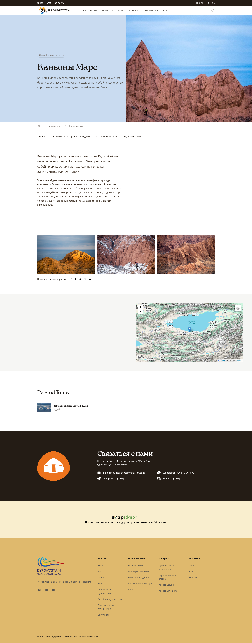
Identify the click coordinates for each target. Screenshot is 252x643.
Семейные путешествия (110, 599)
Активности (107, 10)
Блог (49, 2)
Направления (90, 10)
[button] (189, 330)
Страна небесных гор (107, 136)
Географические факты (140, 571)
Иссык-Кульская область (51, 55)
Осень (101, 577)
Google (239, 360)
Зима (100, 583)
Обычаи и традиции (138, 577)
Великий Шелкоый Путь (140, 583)
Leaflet (222, 360)
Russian (211, 2)
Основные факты (137, 565)
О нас (40, 2)
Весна (101, 565)
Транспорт (132, 10)
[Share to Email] (89, 279)
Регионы (42, 136)
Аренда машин (166, 584)
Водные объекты (132, 136)
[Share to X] (75, 279)
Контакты (59, 2)
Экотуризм (103, 614)
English (199, 2)
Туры (120, 10)
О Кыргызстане (150, 10)
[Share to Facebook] (71, 279)
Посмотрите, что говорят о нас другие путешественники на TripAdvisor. (126, 522)
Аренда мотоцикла (168, 590)
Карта (166, 10)
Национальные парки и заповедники (72, 136)
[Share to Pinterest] (85, 279)
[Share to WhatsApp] (80, 279)
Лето (100, 571)
